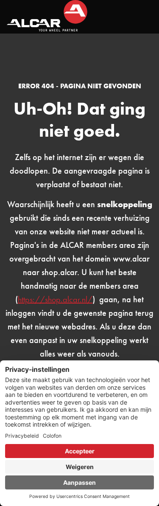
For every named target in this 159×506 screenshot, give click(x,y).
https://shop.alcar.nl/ (55, 299)
